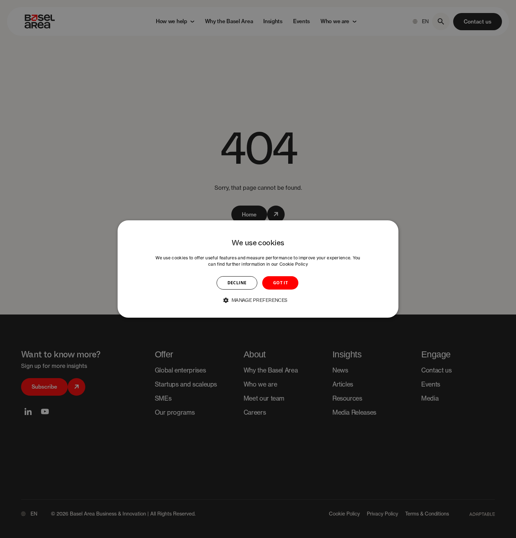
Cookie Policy (293, 264)
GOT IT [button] (280, 283)
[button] (258, 300)
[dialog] (258, 269)
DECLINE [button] (237, 283)
